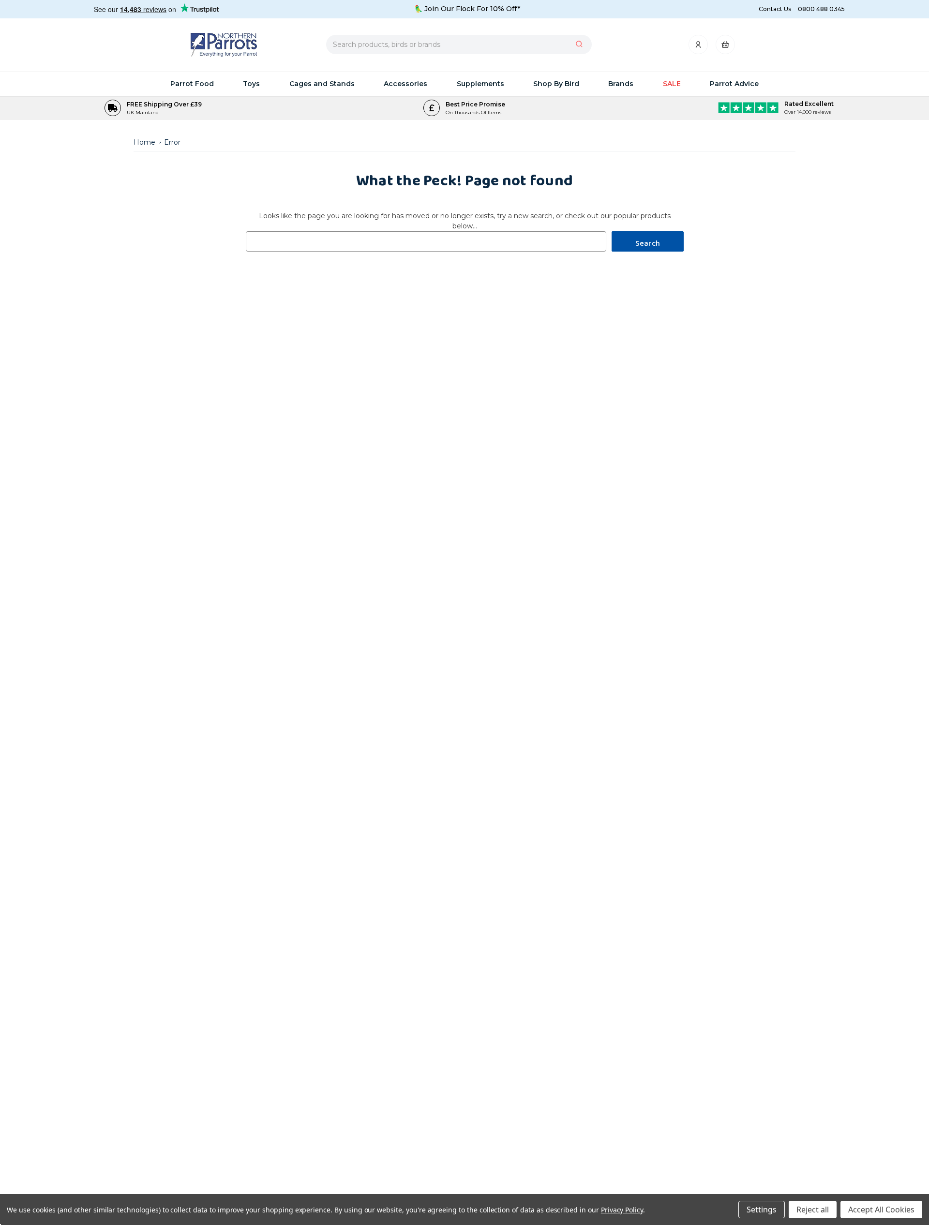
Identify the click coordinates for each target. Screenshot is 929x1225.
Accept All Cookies (881, 1209)
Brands (620, 83)
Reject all (812, 1209)
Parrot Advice (734, 83)
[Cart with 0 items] (725, 47)
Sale (672, 83)
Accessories (405, 83)
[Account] (699, 47)
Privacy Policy (622, 1209)
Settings (762, 1209)
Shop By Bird (556, 83)
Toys (251, 83)
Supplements (480, 83)
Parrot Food (192, 83)
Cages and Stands (322, 83)
